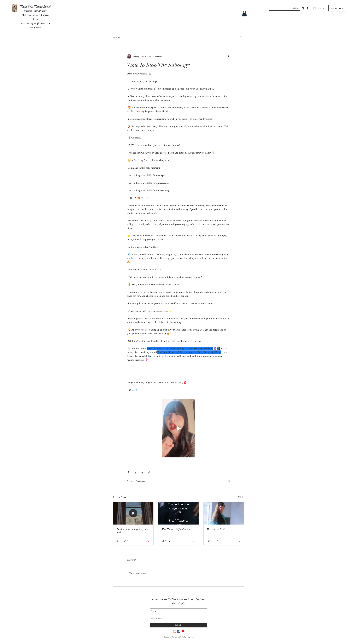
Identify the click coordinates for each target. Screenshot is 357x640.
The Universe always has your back (131, 531)
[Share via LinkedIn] (142, 472)
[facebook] (307, 8)
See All (241, 496)
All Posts (116, 37)
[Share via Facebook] (128, 472)
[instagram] (303, 8)
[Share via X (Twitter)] (135, 472)
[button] (244, 13)
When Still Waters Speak (35, 7)
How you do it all (216, 529)
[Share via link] (148, 472)
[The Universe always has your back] (133, 513)
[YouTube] (183, 631)
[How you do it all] (224, 513)
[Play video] (178, 428)
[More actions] (228, 56)
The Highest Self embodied (176, 529)
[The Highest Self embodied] (178, 513)
